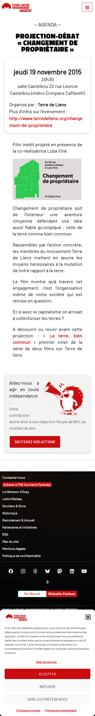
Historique (9, 513)
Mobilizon (47, 581)
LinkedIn (72, 571)
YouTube (84, 571)
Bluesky (47, 571)
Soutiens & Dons (14, 506)
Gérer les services (46, 661)
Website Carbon (61, 594)
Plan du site (10, 541)
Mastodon (59, 571)
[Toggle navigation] (87, 7)
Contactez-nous (13, 477)
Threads (35, 571)
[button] (88, 617)
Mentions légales (14, 549)
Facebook (11, 571)
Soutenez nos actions (35, 442)
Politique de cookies (28, 710)
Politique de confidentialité (61, 710)
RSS (5, 534)
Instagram (23, 571)
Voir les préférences (47, 699)
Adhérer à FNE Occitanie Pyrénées (27, 485)
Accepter (47, 674)
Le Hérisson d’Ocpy (15, 492)
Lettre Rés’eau (12, 499)
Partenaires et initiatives (19, 527)
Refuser (47, 687)
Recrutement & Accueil (18, 520)
